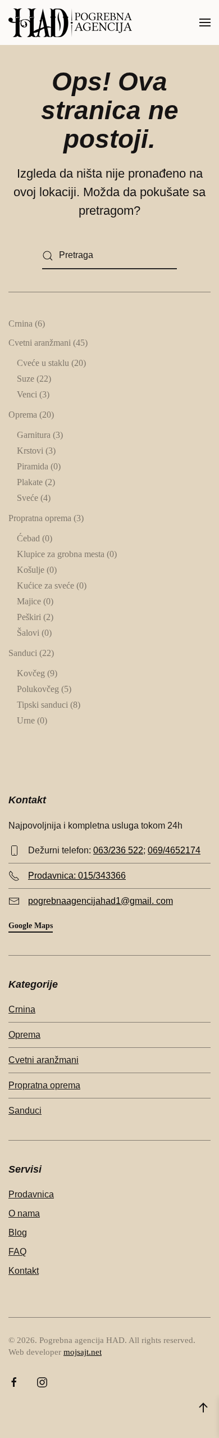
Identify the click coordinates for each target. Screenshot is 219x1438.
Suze (25, 378)
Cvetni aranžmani (39, 342)
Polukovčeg (38, 689)
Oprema (22, 414)
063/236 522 (118, 850)
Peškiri (29, 617)
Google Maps (30, 925)
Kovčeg (31, 673)
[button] (205, 22)
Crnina (20, 323)
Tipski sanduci (42, 704)
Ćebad (28, 538)
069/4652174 (174, 850)
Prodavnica (31, 1194)
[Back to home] (70, 22)
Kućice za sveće (45, 585)
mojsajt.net (82, 1351)
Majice (29, 601)
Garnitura (34, 435)
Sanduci (22, 653)
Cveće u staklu (43, 363)
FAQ (17, 1251)
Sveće (27, 498)
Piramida (32, 466)
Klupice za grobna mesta (60, 554)
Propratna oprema (39, 518)
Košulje (30, 570)
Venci (27, 394)
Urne (26, 720)
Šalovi (28, 632)
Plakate (30, 482)
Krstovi (30, 450)
